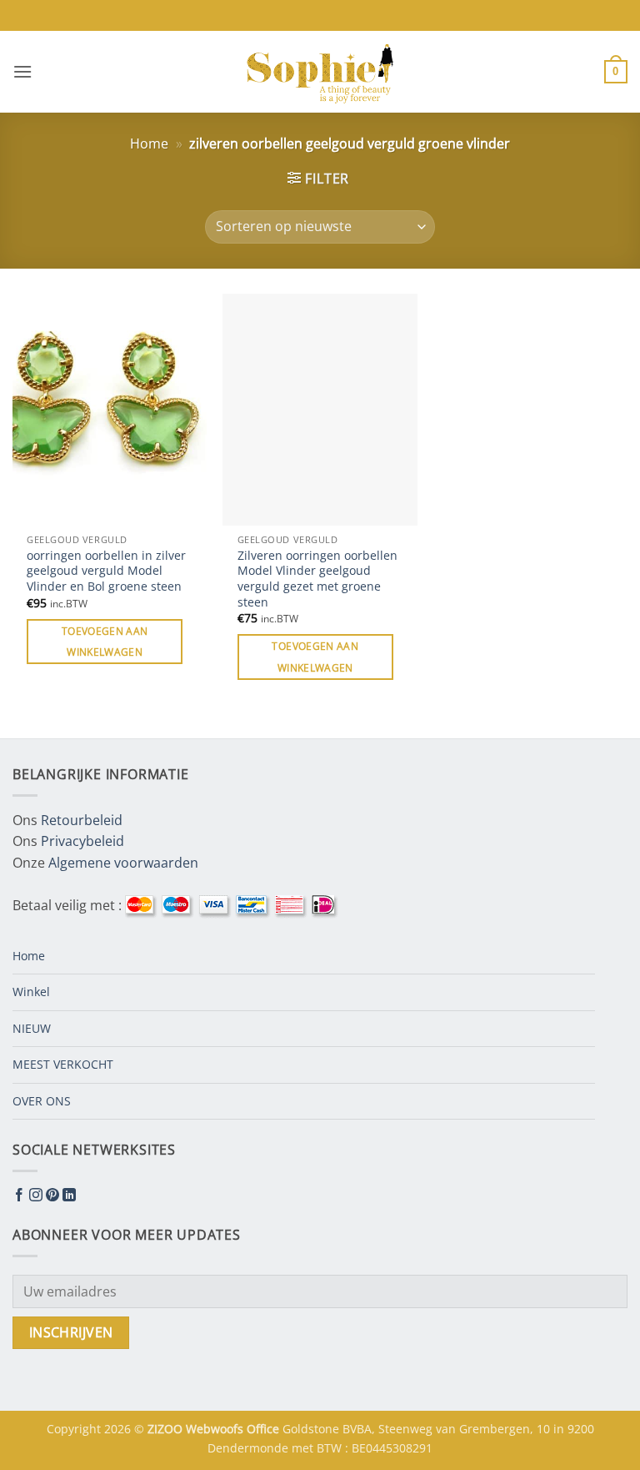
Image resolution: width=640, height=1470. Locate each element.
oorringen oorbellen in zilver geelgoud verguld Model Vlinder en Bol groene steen (106, 571)
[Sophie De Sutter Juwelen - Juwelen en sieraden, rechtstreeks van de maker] (320, 71)
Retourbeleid (81, 820)
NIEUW (31, 1028)
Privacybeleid (82, 841)
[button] (22, 71)
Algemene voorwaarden (123, 862)
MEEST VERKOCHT (62, 1064)
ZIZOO (167, 1429)
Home (149, 143)
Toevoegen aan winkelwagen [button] (105, 641)
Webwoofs (216, 1429)
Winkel (31, 991)
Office (264, 1429)
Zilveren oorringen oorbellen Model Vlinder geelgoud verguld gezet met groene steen (318, 579)
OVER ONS (41, 1101)
